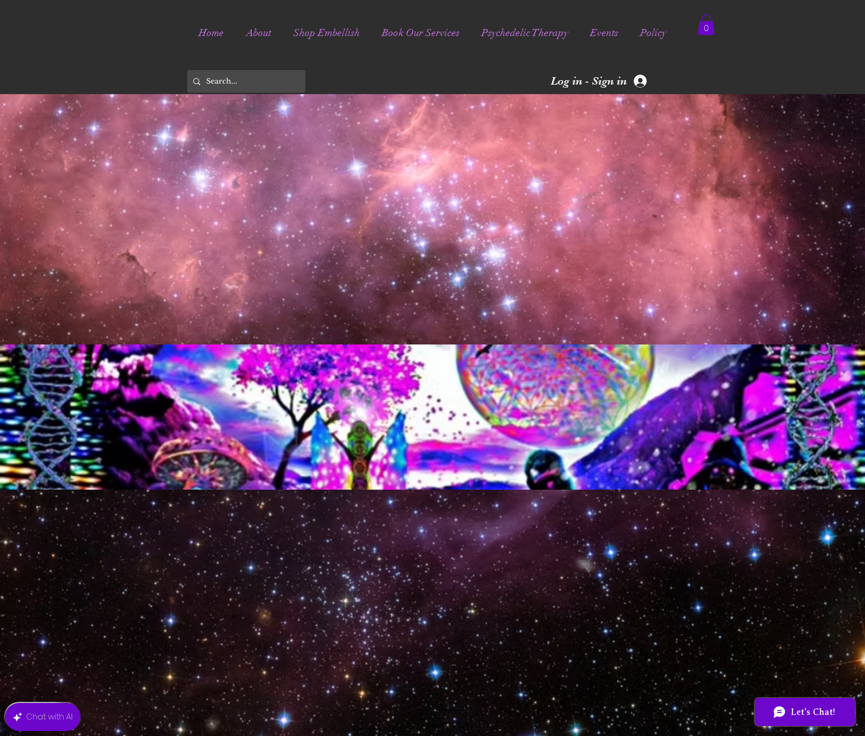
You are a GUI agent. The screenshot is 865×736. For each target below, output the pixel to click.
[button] (706, 24)
